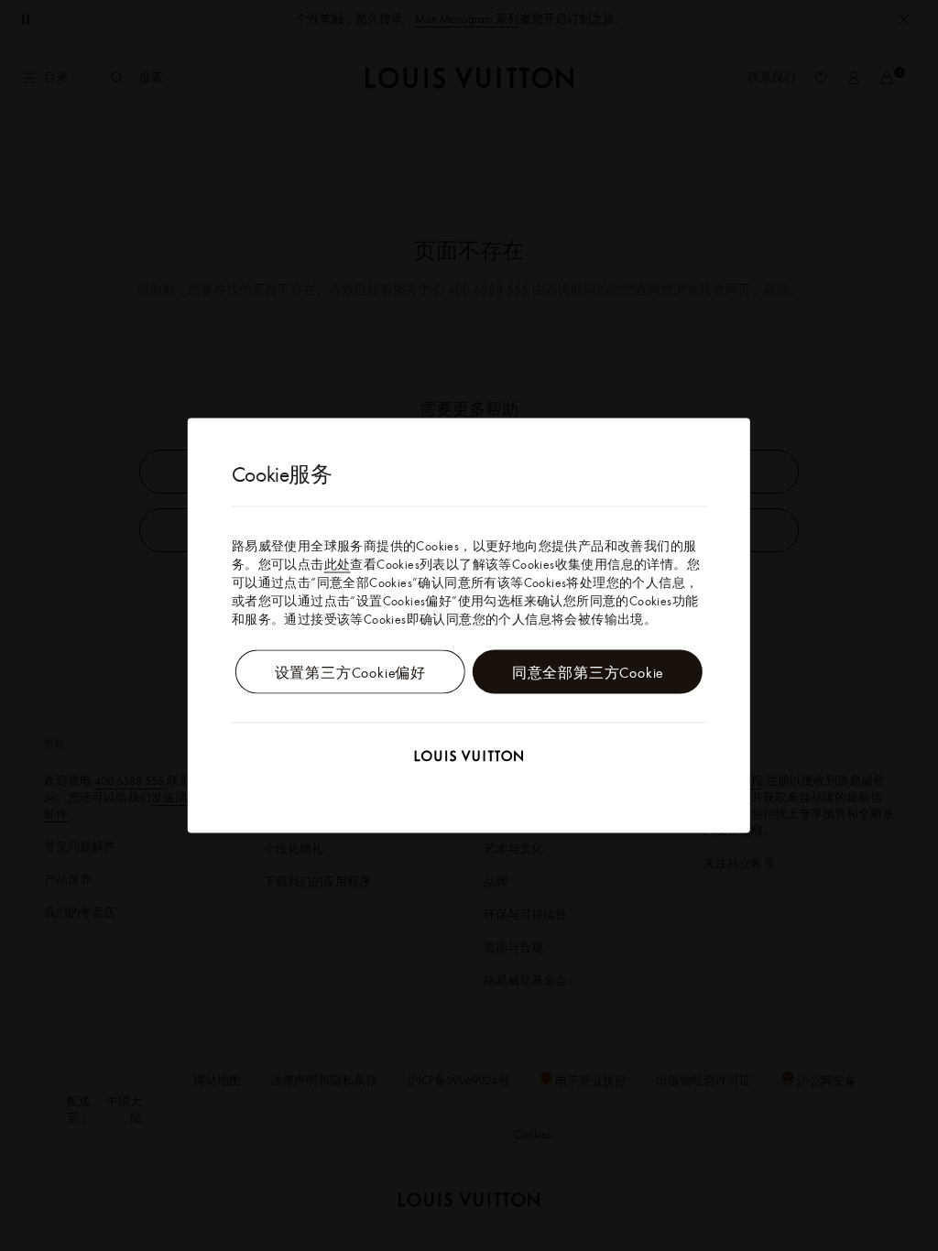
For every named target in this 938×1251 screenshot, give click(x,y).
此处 (337, 564)
